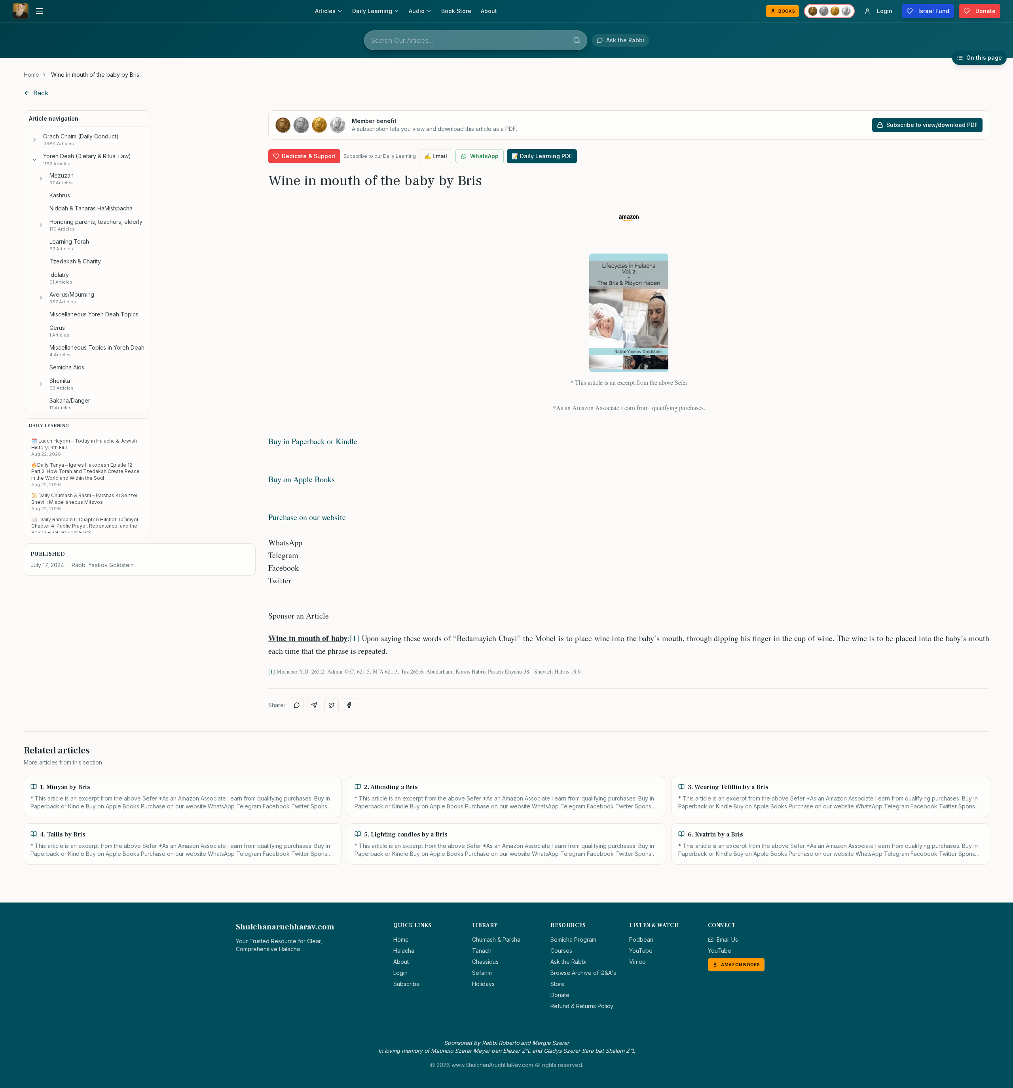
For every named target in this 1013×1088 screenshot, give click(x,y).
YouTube (641, 950)
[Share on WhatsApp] (297, 705)
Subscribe (406, 983)
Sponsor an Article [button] (298, 615)
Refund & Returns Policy (581, 1006)
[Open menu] (39, 11)
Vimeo (637, 961)
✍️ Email (435, 156)
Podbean (641, 939)
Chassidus (485, 961)
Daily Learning (372, 11)
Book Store (456, 11)
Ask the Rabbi (568, 961)
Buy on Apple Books (301, 479)
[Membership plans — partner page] (829, 11)
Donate (559, 994)
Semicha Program (573, 939)
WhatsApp (484, 156)
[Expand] (34, 139)
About (489, 11)
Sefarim (482, 972)
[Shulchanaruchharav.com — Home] (20, 11)
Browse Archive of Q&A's (583, 972)
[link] (95, 75)
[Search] (577, 40)
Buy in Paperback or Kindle (312, 441)
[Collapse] (34, 159)
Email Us (727, 939)
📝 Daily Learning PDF (542, 156)
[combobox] (475, 40)
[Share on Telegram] (314, 705)
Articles (325, 11)
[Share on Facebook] (349, 705)
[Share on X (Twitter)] (331, 705)
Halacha (403, 950)
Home (31, 74)
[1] (354, 638)
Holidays (483, 983)
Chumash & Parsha (496, 939)
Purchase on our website (307, 517)
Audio (417, 11)
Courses (561, 950)
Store (557, 983)
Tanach (481, 950)
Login (400, 972)
